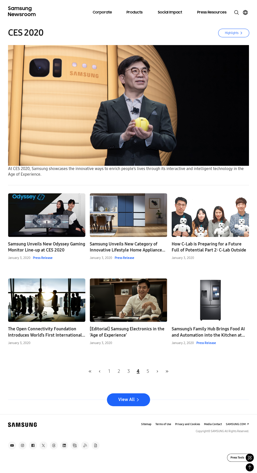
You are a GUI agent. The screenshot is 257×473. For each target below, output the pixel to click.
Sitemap (146, 424)
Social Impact (170, 12)
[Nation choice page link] (245, 12)
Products (134, 12)
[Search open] (236, 12)
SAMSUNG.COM (236, 424)
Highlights (232, 33)
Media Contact (213, 424)
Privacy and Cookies (187, 424)
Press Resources (211, 12)
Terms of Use (163, 424)
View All (126, 399)
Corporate (102, 12)
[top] (250, 467)
